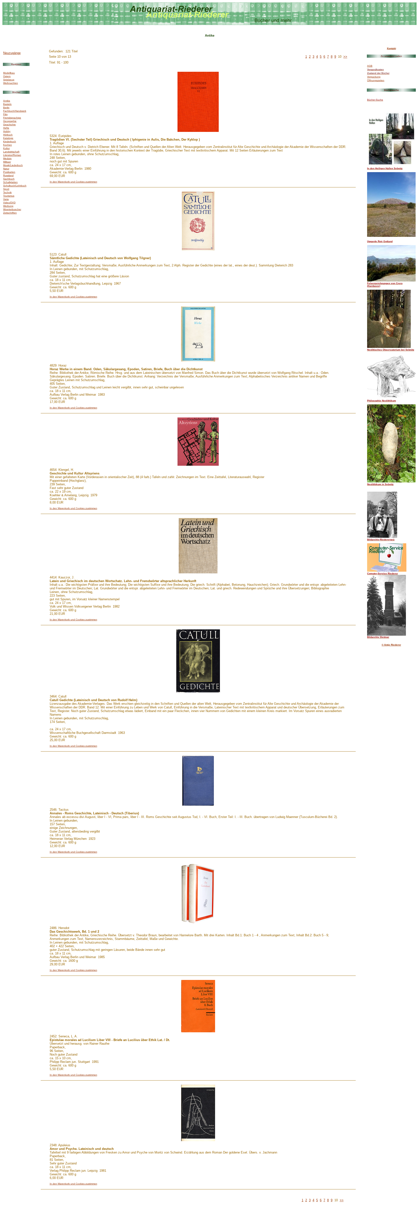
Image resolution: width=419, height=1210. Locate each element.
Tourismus (8, 195)
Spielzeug (8, 79)
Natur (6, 168)
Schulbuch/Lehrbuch (14, 185)
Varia (6, 199)
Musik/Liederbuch (13, 165)
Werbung (8, 206)
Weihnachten (10, 83)
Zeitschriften (10, 212)
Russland (8, 175)
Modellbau (9, 73)
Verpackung (373, 76)
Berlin (6, 107)
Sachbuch (9, 178)
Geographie (9, 121)
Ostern (7, 76)
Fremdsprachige (12, 117)
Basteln (7, 104)
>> (345, 56)
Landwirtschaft (11, 151)
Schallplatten (10, 182)
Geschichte (9, 124)
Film (5, 114)
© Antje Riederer (391, 644)
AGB (369, 65)
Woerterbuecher (12, 209)
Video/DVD (9, 202)
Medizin (7, 158)
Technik (7, 192)
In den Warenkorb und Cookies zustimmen (73, 181)
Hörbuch (8, 134)
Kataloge (8, 138)
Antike (6, 100)
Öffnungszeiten (375, 80)
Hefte (6, 128)
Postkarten (9, 172)
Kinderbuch (9, 141)
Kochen (7, 145)
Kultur (6, 148)
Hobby (6, 131)
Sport (6, 189)
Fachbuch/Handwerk (14, 111)
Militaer (7, 161)
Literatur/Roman (12, 155)
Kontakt (391, 48)
